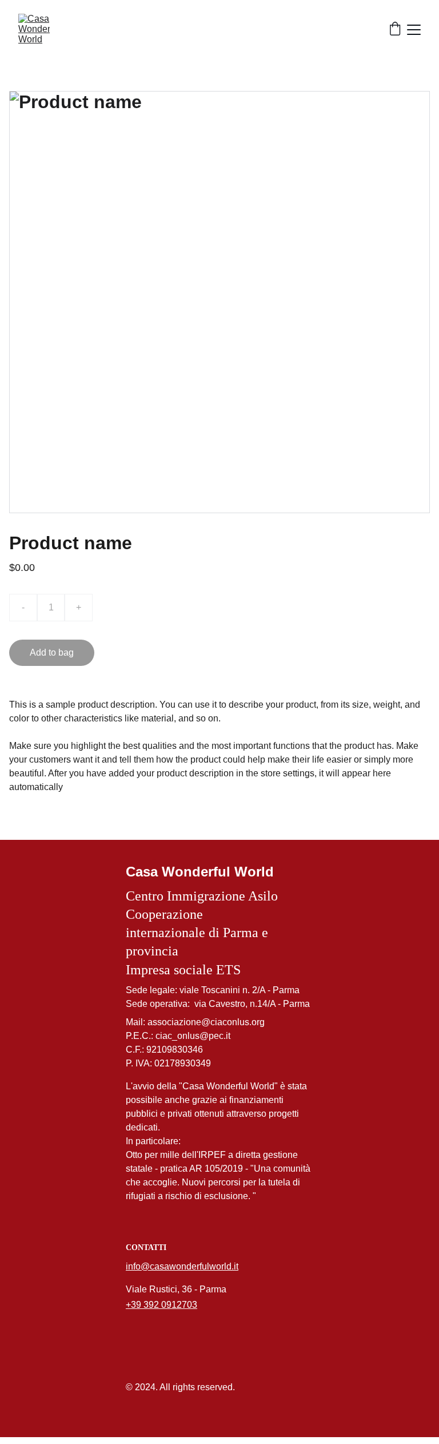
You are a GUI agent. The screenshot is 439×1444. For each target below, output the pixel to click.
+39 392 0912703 (161, 1305)
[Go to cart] (395, 29)
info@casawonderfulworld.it (182, 1266)
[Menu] (414, 30)
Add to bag (52, 652)
